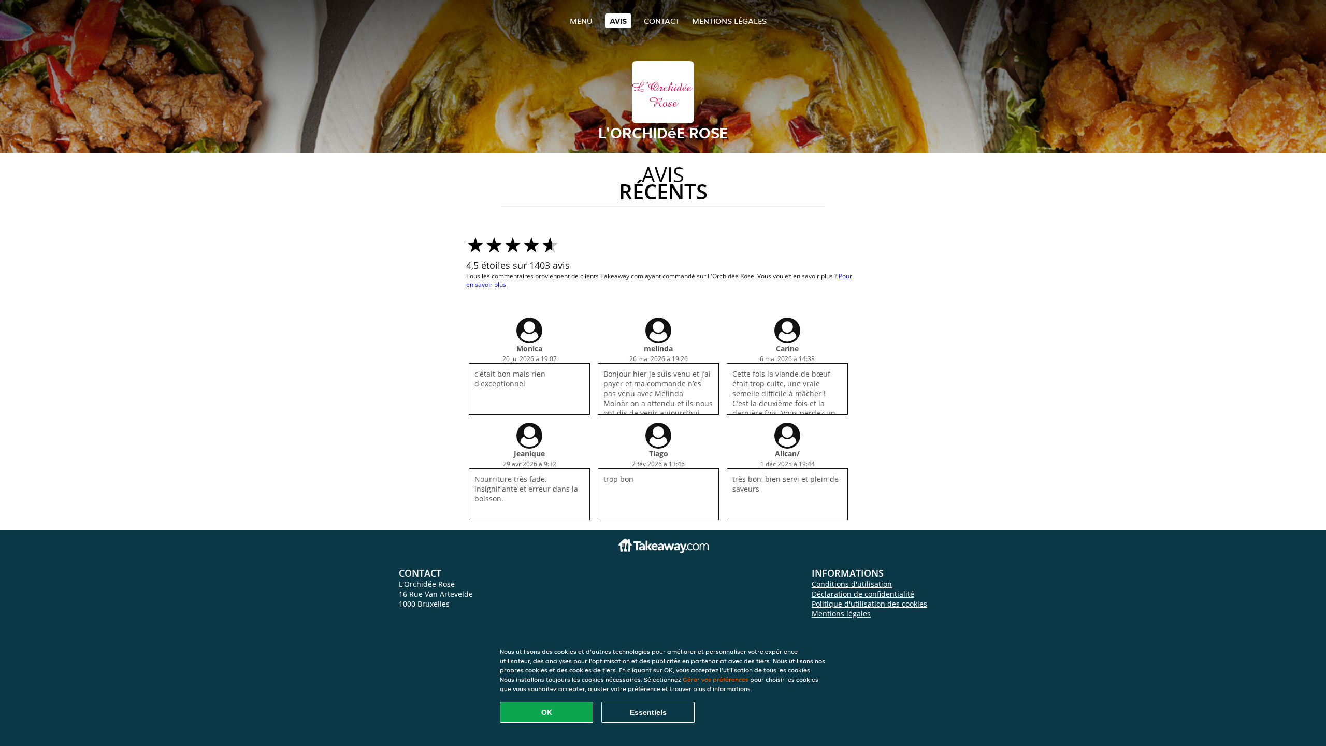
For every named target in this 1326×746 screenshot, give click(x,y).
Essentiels (648, 712)
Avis (618, 21)
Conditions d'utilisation (852, 584)
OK (546, 712)
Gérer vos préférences (715, 679)
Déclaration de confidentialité (863, 594)
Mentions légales (729, 21)
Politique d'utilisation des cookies (869, 604)
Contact (662, 21)
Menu (581, 21)
